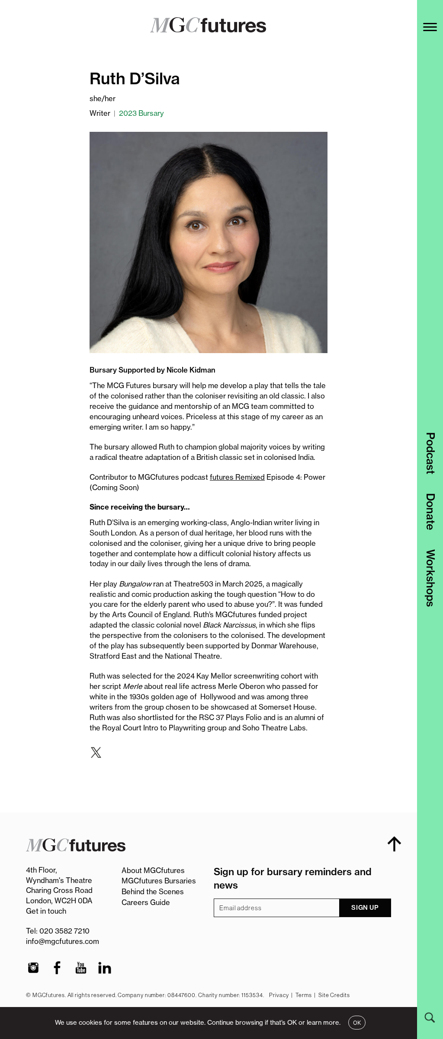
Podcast (430, 453)
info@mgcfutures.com (62, 941)
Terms (303, 995)
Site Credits (334, 995)
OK (357, 1022)
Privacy (279, 995)
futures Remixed (237, 477)
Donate (430, 511)
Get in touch (46, 911)
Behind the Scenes (153, 891)
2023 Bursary (141, 113)
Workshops (430, 578)
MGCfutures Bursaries (159, 880)
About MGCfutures (153, 870)
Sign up (365, 908)
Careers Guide (146, 902)
